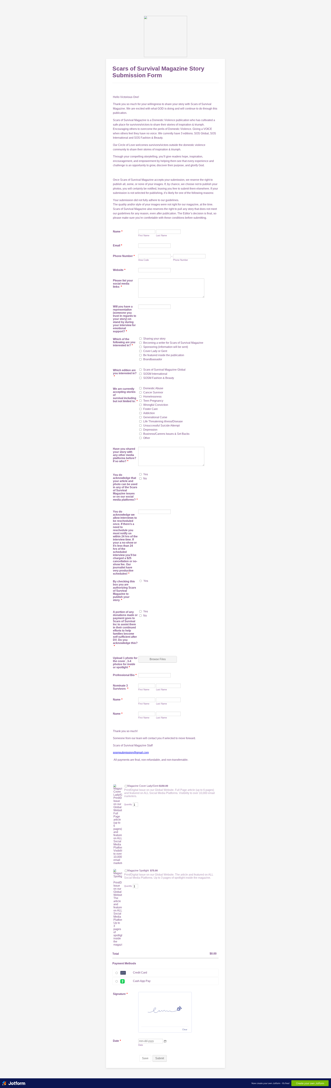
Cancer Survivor (153, 392)
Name (117, 231)
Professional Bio (125, 675)
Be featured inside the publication (163, 355)
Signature (120, 993)
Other (146, 437)
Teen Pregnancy (153, 400)
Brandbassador (152, 359)
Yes (145, 474)
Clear (184, 1029)
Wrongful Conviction (155, 404)
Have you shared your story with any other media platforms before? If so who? (124, 455)
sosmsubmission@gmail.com (131, 752)
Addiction (149, 413)
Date (140, 1045)
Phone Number (124, 256)
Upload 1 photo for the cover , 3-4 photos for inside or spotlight (125, 663)
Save (145, 1058)
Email (117, 245)
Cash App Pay (142, 981)
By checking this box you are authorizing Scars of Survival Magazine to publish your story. (124, 591)
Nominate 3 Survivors (120, 687)
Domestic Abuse (153, 388)
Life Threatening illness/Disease (163, 421)
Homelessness (152, 396)
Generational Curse (155, 417)
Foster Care (150, 409)
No (145, 478)
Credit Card (140, 972)
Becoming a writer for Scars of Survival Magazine (173, 342)
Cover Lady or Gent (155, 351)
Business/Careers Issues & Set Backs (166, 433)
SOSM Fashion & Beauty (158, 377)
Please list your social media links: (123, 283)
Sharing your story (154, 338)
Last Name (161, 235)
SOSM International (155, 373)
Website (119, 270)
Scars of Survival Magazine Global (164, 369)
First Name (143, 235)
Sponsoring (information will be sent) (165, 346)
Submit (159, 1058)
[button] (165, 1041)
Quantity (128, 804)
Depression (150, 429)
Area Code (143, 260)
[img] (165, 1009)
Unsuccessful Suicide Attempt (161, 425)
